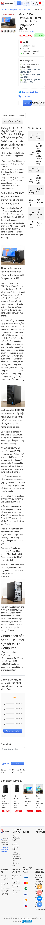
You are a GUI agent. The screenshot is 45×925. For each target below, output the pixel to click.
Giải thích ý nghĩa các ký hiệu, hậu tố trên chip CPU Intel (16, 856)
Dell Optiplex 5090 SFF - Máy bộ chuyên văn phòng (28, 797)
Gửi (17, 764)
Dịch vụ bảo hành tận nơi (16, 882)
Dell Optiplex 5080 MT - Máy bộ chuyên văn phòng (39, 797)
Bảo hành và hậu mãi (16, 892)
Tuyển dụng (4, 894)
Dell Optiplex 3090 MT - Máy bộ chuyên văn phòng (16, 797)
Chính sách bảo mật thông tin (5, 890)
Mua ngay (27, 103)
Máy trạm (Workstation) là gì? (16, 838)
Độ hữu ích (22, 771)
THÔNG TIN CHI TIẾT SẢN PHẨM (13, 116)
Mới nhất (13, 771)
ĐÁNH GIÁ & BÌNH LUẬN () (12, 121)
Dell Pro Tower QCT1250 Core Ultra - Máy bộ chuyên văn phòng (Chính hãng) (5, 797)
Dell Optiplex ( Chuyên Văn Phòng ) (20, 10)
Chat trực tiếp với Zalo (30, 92)
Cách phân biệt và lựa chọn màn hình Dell (15, 846)
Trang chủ (4, 10)
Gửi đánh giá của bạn (13, 731)
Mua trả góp (35, 103)
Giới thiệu (4, 876)
